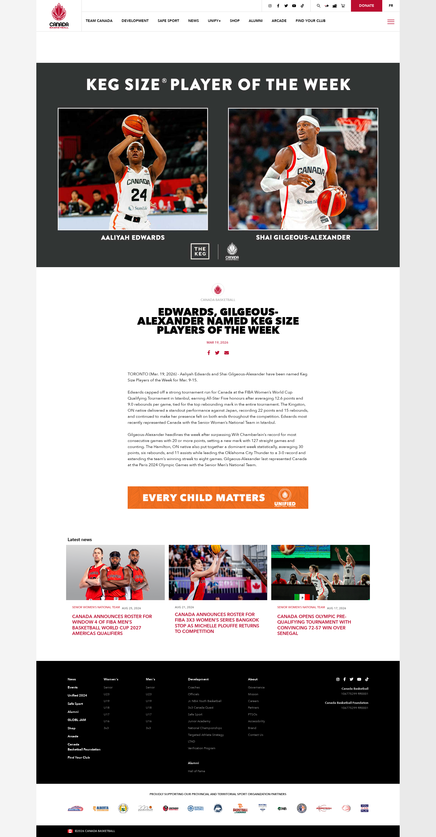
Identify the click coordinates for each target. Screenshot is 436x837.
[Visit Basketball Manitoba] (145, 808)
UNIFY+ (214, 20)
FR (391, 5)
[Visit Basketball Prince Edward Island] (282, 808)
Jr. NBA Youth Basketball (205, 701)
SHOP (235, 20)
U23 (107, 694)
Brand (252, 728)
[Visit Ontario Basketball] (171, 808)
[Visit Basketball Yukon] (324, 808)
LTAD (191, 741)
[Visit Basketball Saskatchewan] (123, 808)
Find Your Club (79, 757)
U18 (107, 708)
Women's (111, 679)
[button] (100, 21)
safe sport (168, 20)
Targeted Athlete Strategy (206, 735)
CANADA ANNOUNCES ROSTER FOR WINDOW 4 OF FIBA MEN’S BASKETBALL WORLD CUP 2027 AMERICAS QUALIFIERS (112, 625)
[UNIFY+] (327, 6)
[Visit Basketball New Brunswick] (240, 808)
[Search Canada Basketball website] (319, 6)
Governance (256, 687)
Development (198, 679)
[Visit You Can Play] (364, 808)
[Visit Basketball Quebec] (196, 808)
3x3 (106, 728)
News (72, 679)
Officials (193, 694)
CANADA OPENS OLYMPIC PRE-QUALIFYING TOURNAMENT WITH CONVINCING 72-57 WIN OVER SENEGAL (314, 625)
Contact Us (255, 735)
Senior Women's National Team (96, 607)
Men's (150, 679)
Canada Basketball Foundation (80, 747)
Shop (71, 728)
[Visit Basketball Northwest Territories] (218, 808)
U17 (107, 714)
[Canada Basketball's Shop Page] (343, 6)
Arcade (73, 736)
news (193, 20)
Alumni (73, 712)
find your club (310, 20)
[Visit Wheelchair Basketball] (346, 808)
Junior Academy (199, 721)
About (252, 679)
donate (366, 5)
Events (73, 687)
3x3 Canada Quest (200, 708)
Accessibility (256, 721)
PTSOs (252, 714)
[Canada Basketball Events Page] (335, 6)
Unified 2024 (77, 695)
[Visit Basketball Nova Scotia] (263, 808)
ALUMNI (256, 20)
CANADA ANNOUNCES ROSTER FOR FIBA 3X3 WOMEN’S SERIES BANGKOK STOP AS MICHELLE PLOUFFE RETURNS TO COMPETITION (217, 623)
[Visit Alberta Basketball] (101, 808)
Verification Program (201, 748)
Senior (108, 687)
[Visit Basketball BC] (76, 808)
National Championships (205, 728)
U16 (107, 721)
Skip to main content (102, 5)
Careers (253, 701)
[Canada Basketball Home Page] (58, 15)
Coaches (194, 687)
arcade (279, 20)
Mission (253, 694)
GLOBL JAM (77, 720)
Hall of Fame (196, 771)
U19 (107, 701)
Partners (253, 708)
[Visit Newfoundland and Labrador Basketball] (302, 808)
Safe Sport (75, 704)
